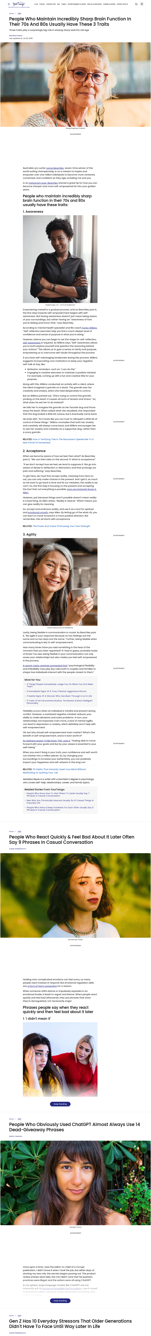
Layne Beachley (55, 168)
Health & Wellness (94, 4)
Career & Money (109, 4)
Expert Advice (122, 4)
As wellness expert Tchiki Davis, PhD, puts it (46, 740)
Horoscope (51, 4)
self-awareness (32, 342)
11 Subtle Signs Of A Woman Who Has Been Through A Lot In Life (59, 696)
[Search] (136, 3)
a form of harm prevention (42, 986)
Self (58, 4)
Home (11, 13)
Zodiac (42, 4)
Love (36, 4)
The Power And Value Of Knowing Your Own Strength (61, 526)
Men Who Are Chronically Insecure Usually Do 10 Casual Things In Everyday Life (60, 801)
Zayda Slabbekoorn (17, 849)
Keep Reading (60, 1104)
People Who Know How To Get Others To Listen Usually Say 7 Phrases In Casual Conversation (58, 794)
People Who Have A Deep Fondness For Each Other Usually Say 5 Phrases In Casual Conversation (60, 808)
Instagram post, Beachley (43, 183)
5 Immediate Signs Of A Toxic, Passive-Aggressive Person (57, 691)
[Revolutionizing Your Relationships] (19, 4)
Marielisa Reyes (15, 35)
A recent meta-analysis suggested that (45, 665)
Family (64, 4)
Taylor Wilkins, (89, 327)
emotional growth (38, 512)
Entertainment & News (77, 4)
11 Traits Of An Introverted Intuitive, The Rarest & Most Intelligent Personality (60, 701)
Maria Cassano (15, 1136)
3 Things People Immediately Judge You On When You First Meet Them (60, 685)
